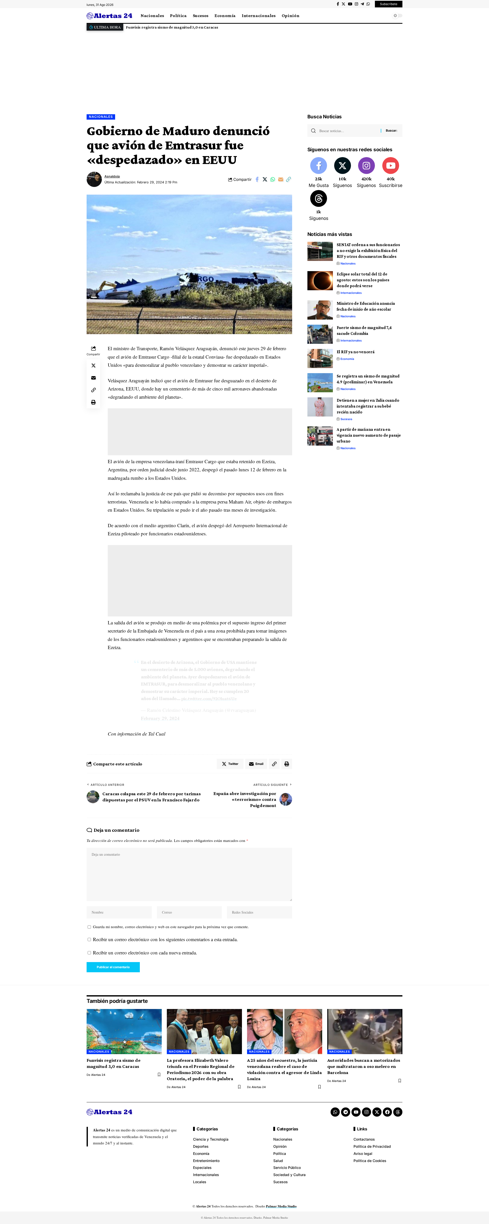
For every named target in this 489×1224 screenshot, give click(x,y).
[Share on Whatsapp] (272, 179)
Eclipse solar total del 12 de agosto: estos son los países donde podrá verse (363, 280)
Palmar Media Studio (281, 1206)
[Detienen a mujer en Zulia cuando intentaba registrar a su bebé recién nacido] (320, 407)
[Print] (93, 402)
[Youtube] (390, 173)
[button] (397, 27)
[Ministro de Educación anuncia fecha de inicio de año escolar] (320, 310)
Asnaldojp (112, 176)
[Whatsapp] (335, 1112)
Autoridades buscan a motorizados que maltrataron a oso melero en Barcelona (363, 1066)
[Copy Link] (288, 179)
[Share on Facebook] (257, 179)
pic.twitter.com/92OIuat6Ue (209, 698)
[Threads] (318, 206)
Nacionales (101, 117)
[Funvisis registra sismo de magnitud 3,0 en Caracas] (124, 1031)
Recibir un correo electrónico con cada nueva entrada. (145, 952)
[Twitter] (343, 4)
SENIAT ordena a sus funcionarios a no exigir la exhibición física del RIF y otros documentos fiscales (368, 250)
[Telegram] (362, 4)
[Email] (280, 179)
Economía (347, 359)
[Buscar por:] (348, 130)
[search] (385, 15)
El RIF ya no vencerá (356, 351)
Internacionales (351, 293)
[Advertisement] (244, 68)
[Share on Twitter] (264, 179)
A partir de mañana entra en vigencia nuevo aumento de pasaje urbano (369, 435)
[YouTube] (350, 4)
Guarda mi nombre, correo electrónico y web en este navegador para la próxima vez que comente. (171, 926)
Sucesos (346, 419)
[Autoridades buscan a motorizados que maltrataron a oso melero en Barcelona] (364, 1031)
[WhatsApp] (368, 4)
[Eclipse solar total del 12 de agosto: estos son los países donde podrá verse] (320, 280)
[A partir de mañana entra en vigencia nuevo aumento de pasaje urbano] (320, 436)
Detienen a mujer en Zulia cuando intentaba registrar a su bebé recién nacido (368, 406)
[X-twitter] (377, 1112)
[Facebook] (337, 4)
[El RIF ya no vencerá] (320, 358)
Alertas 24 (98, 1075)
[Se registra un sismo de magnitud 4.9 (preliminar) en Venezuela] (320, 382)
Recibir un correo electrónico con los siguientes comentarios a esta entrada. (165, 939)
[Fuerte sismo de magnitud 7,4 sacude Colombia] (320, 334)
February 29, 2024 (160, 718)
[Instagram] (356, 4)
